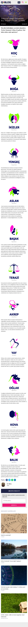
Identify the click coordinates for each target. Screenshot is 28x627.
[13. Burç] (3, 484)
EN (19, 2)
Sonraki (24, 24)
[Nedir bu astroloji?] (14, 526)
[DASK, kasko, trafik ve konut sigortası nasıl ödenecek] (14, 606)
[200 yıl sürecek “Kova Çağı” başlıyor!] (14, 552)
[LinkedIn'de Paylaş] (15, 480)
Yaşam (14, 6)
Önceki (4, 24)
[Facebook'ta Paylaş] (7, 480)
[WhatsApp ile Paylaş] (12, 480)
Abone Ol (14, 505)
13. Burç (9, 6)
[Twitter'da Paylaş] (9, 480)
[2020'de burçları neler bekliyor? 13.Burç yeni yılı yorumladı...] (14, 579)
